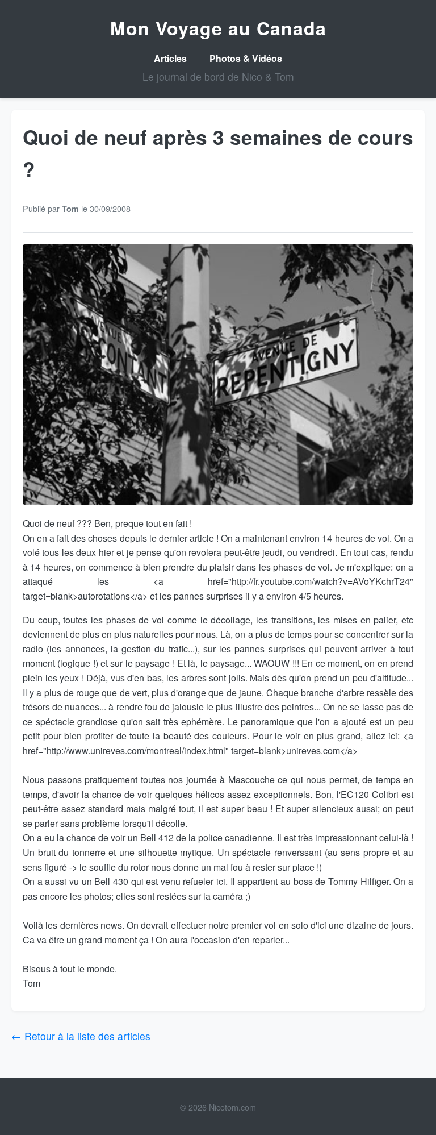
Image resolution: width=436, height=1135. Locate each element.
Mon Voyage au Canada (218, 28)
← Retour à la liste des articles (80, 1036)
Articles (170, 58)
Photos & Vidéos (245, 58)
